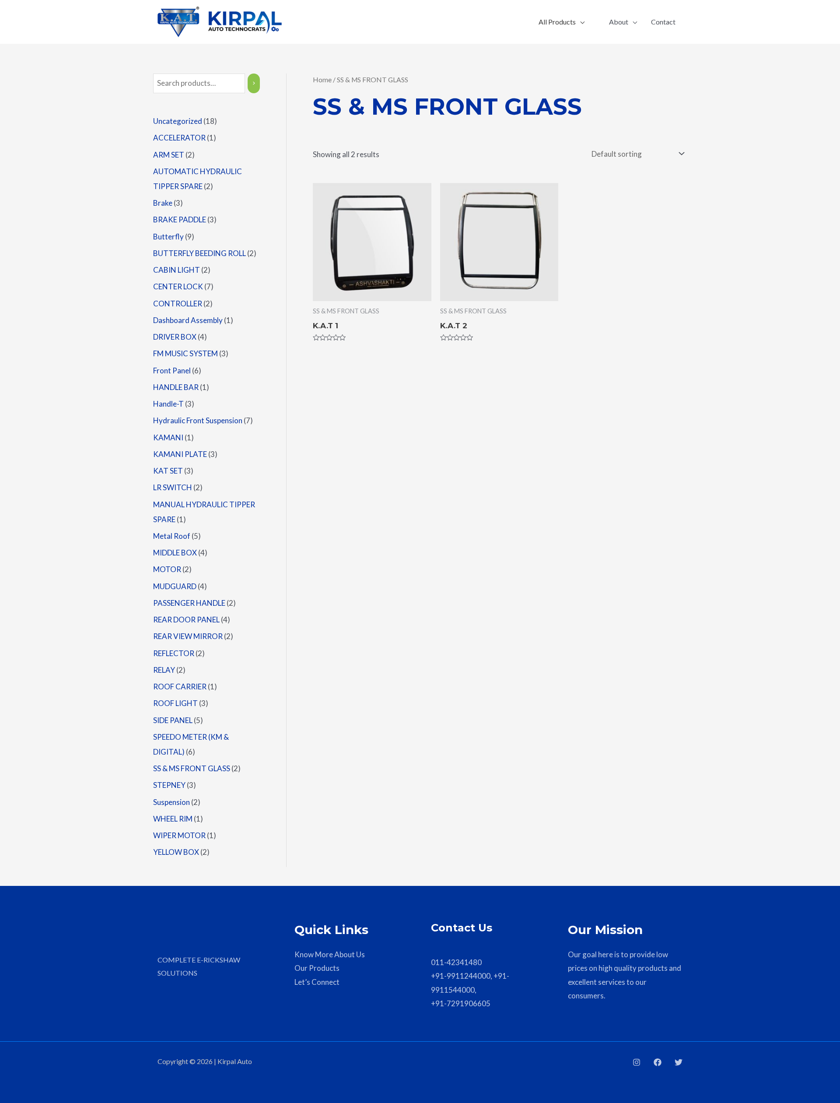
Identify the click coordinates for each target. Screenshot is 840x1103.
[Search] (254, 83)
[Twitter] (678, 1062)
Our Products (317, 968)
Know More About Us (329, 954)
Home (322, 80)
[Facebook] (658, 1062)
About (618, 22)
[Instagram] (636, 1062)
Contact (663, 22)
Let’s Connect (317, 982)
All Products (557, 22)
